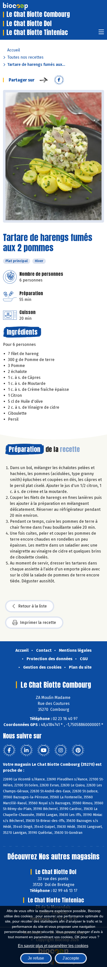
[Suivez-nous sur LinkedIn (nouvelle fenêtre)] (26, 750)
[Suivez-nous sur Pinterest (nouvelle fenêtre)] (78, 750)
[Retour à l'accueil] (23, 6)
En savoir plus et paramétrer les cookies (53, 946)
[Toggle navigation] (101, 33)
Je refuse (36, 958)
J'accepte (70, 958)
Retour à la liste (32, 606)
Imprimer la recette (38, 622)
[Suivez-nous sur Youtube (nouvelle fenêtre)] (43, 750)
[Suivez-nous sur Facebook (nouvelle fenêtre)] (9, 750)
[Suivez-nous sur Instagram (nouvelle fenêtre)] (60, 750)
